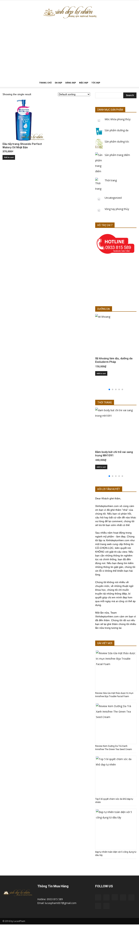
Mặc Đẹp (83, 82)
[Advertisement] (69, 51)
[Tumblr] (131, 897)
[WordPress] (98, 906)
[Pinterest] (123, 897)
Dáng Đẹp (70, 82)
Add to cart (9, 157)
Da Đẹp (58, 82)
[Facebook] (106, 897)
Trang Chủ (45, 82)
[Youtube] (106, 906)
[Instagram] (115, 897)
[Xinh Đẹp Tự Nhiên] (69, 12)
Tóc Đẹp (95, 82)
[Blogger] (98, 897)
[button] (132, 82)
